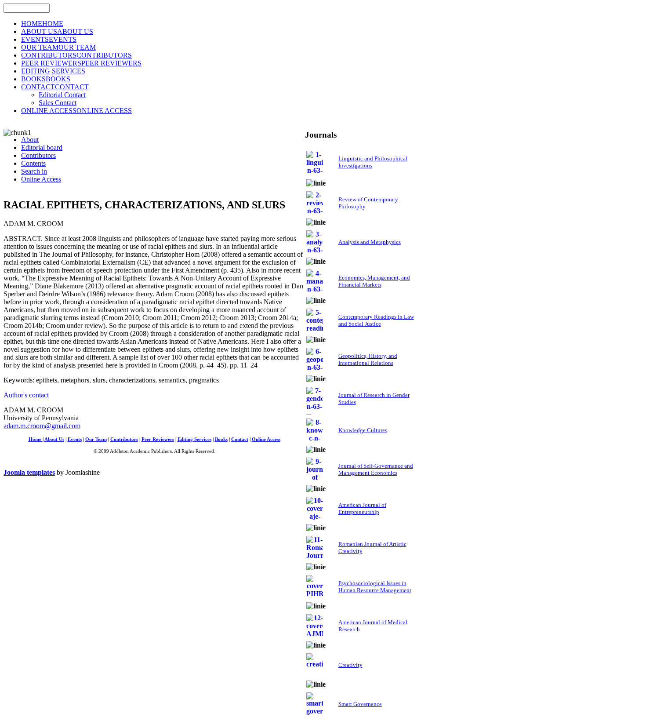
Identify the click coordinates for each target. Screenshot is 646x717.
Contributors (124, 439)
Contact (239, 439)
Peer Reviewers (158, 439)
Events (75, 439)
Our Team (96, 439)
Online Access (266, 439)
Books (221, 439)
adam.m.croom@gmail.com (42, 425)
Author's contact (26, 395)
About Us (54, 439)
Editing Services (194, 439)
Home (36, 439)
